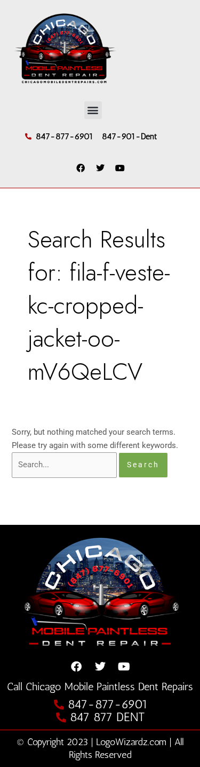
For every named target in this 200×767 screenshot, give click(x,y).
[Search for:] (65, 464)
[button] (93, 110)
